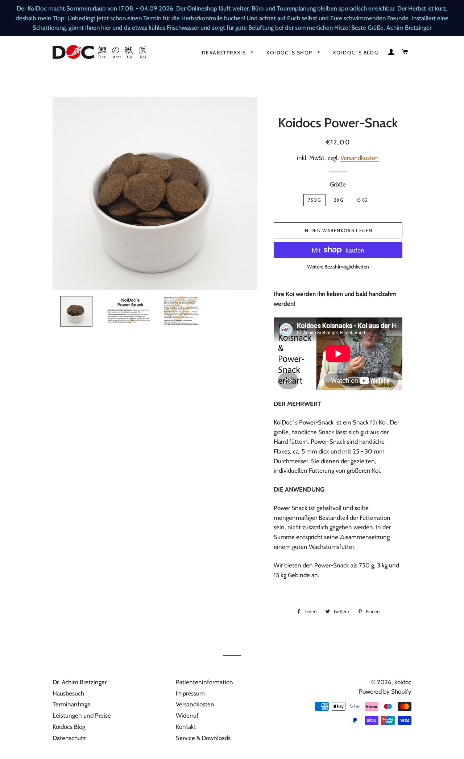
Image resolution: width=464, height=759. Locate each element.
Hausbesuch (68, 693)
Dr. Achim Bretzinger (80, 682)
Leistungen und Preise (82, 715)
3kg (339, 200)
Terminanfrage (72, 704)
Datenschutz (69, 738)
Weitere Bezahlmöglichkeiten (338, 266)
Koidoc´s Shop (290, 52)
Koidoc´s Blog (355, 52)
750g (314, 200)
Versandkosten (359, 157)
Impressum (190, 693)
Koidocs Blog (69, 726)
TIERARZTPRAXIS (224, 52)
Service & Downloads (203, 738)
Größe (338, 184)
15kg (362, 200)
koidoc (402, 682)
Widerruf (187, 715)
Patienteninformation (204, 682)
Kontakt (186, 726)
